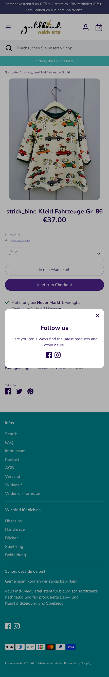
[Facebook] (49, 355)
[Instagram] (58, 355)
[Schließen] (97, 315)
